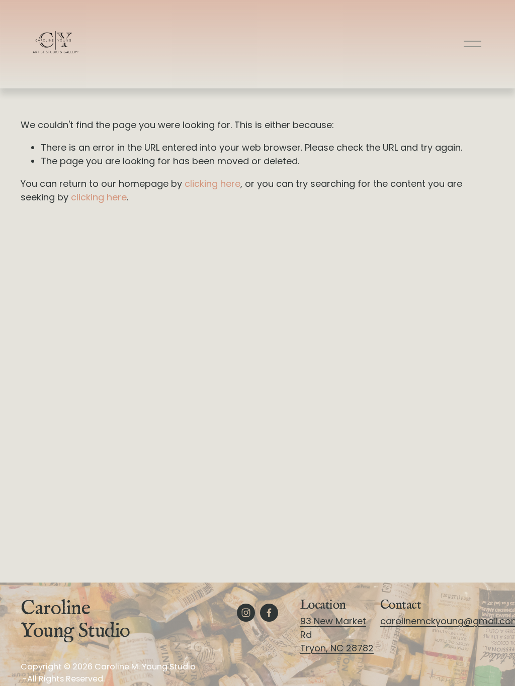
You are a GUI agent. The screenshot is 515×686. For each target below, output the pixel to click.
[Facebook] (269, 613)
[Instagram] (246, 613)
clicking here (212, 183)
